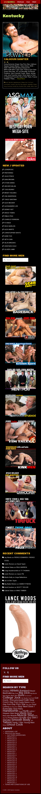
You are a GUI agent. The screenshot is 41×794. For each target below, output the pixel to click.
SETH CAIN (8, 239)
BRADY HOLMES (10, 193)
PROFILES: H (12, 750)
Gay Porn (7, 704)
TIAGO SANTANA (10, 199)
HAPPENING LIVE (11, 731)
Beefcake (7, 693)
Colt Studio (24, 698)
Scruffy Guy (15, 86)
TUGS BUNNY (9, 189)
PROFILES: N (12, 761)
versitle (28, 86)
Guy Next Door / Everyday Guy (19, 707)
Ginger (35, 84)
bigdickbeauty (16, 82)
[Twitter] (4, 672)
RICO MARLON (9, 226)
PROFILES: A (11, 737)
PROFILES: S (12, 770)
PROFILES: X (12, 779)
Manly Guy (26, 713)
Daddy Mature (24, 702)
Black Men (14, 695)
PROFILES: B (12, 739)
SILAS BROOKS (10, 243)
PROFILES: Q (12, 766)
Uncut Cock (15, 724)
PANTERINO (8, 173)
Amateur (6, 691)
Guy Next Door (13, 706)
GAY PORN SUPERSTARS (16, 735)
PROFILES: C (12, 741)
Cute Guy (29, 700)
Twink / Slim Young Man (23, 722)
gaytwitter (30, 84)
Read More (21, 79)
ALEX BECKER (9, 203)
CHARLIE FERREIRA (11, 219)
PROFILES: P (12, 764)
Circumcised (28, 695)
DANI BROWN (9, 179)
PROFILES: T (12, 772)
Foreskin (32, 702)
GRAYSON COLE (10, 246)
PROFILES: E (12, 744)
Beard (6, 82)
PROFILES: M (12, 759)
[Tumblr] (8, 672)
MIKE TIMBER (21, 590)
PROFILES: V (12, 775)
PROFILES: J (11, 753)
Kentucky (9, 86)
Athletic (14, 690)
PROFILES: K (12, 755)
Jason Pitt (20, 574)
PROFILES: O (12, 762)
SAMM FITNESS (25, 584)
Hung (5, 86)
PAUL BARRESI (21, 567)
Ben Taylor (13, 580)
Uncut (4, 725)
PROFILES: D (12, 742)
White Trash (34, 86)
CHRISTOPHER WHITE (12, 233)
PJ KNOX (7, 223)
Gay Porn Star (19, 84)
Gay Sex (28, 704)
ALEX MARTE (9, 229)
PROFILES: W (12, 777)
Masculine (6, 715)
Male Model (14, 713)
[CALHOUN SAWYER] (20, 39)
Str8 (32, 720)
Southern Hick (22, 86)
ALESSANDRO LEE (11, 206)
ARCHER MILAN (10, 186)
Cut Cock (31, 698)
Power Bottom (13, 718)
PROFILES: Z (12, 782)
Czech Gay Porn (10, 702)
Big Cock (15, 693)
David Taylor (21, 564)
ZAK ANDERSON (10, 196)
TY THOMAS (25, 570)
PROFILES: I (11, 751)
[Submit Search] (4, 260)
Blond (21, 695)
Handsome (10, 710)
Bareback (25, 690)
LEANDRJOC (9, 169)
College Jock (24, 82)
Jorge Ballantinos (21, 577)
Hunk (26, 711)
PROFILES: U (12, 773)
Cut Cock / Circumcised (20, 699)
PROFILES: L (11, 757)
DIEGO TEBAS (9, 213)
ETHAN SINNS (9, 183)
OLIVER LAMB (9, 249)
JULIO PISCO (9, 176)
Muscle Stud (25, 715)
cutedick (13, 84)
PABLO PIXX (8, 216)
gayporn (25, 84)
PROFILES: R (12, 768)
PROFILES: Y (12, 781)
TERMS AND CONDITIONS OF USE (17, 784)
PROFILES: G (12, 748)
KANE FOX (8, 236)
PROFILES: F (12, 746)
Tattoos (7, 722)
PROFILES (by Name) (12, 733)
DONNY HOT (9, 209)
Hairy (20, 709)
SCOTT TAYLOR (22, 587)
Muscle (13, 715)
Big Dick (11, 82)
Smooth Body (20, 719)
